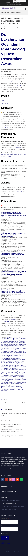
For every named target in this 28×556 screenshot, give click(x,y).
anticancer (19, 85)
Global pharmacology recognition (17, 348)
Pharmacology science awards (13, 386)
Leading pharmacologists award (17, 352)
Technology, (19, 191)
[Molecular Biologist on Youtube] (6, 479)
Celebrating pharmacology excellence (16, 340)
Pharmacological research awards (16, 357)
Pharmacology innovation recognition (14, 376)
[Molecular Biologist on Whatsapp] (21, 479)
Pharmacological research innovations (11, 358)
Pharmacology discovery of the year (10, 368)
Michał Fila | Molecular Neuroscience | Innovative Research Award (11, 425)
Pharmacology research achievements (12, 378)
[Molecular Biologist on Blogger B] (17, 479)
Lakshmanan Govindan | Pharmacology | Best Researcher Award (12, 21)
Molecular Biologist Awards (8, 491)
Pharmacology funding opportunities (15, 372)
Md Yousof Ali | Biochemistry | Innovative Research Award (12, 420)
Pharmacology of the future (8, 378)
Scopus (3, 100)
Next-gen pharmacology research (13, 354)
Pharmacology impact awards (8, 374)
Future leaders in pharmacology (12, 346)
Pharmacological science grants (9, 359)
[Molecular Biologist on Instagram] (13, 479)
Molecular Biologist (9, 8)
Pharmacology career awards (8, 365)
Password (6, 526)
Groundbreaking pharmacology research (11, 349)
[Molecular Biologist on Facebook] (2, 479)
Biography (9, 337)
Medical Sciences (16, 147)
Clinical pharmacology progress (9, 341)
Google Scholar (5, 103)
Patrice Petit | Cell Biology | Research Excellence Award (13, 414)
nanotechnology (5, 321)
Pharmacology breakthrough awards (15, 364)
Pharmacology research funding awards (13, 382)
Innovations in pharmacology (8, 351)
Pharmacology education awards (9, 369)
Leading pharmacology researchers (10, 354)
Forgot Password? (5, 543)
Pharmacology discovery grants (18, 366)
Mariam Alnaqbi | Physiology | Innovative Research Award (12, 436)
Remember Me (6, 533)
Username (6, 518)
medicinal (12, 319)
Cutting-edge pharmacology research (13, 342)
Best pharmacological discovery (10, 337)
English (16, 0)
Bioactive (12, 118)
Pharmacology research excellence (17, 380)
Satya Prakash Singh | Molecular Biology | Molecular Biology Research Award (12, 430)
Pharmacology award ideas (16, 361)
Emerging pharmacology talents (17, 344)
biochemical (6, 127)
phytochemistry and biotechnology (10, 82)
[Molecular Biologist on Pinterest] (10, 479)
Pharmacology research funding (9, 382)
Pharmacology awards (7, 362)
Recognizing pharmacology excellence (11, 388)
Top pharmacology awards (12, 388)
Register (3, 542)
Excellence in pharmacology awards (10, 345)
